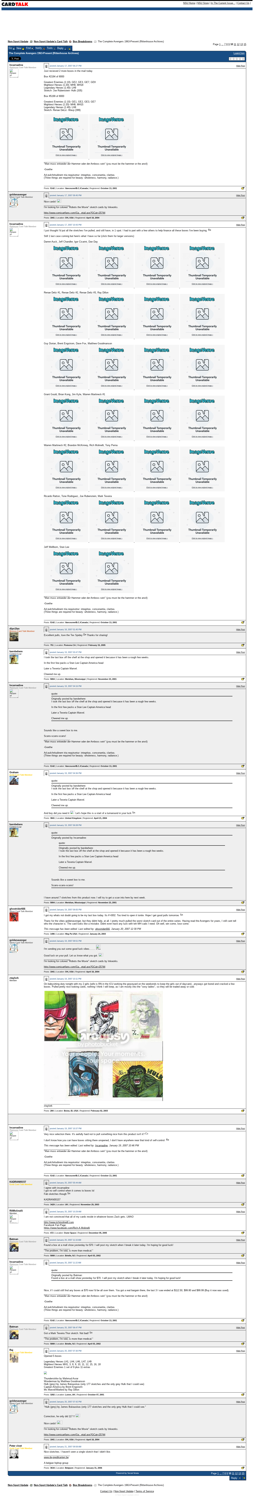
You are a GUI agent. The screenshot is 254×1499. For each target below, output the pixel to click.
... (222, 44)
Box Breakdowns (82, 41)
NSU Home (189, 3)
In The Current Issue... (223, 3)
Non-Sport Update (18, 41)
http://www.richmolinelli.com (59, 1222)
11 (235, 44)
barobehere (15, 651)
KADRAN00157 (17, 1181)
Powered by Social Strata (127, 1473)
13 (241, 44)
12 (238, 44)
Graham (14, 772)
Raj (11, 1350)
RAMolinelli (16, 1210)
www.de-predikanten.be (56, 1457)
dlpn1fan (14, 628)
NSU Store (203, 3)
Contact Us (243, 3)
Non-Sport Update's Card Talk (51, 41)
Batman (13, 1239)
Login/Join (239, 53)
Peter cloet (15, 1445)
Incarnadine (16, 65)
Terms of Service (145, 1491)
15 (245, 44)
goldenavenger (18, 194)
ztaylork (14, 978)
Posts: (49, 188)
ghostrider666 (17, 908)
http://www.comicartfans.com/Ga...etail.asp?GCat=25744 (74, 212)
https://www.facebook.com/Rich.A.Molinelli (67, 1227)
